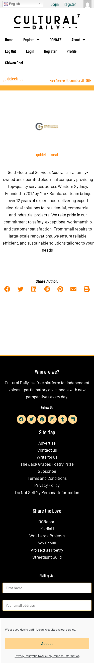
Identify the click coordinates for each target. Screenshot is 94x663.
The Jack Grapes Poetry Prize (47, 463)
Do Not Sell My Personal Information (47, 492)
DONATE (55, 39)
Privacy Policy (47, 485)
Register (70, 4)
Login (55, 4)
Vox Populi (47, 542)
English (14, 4)
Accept (47, 643)
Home (9, 39)
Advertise (47, 442)
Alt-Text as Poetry (47, 549)
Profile (71, 51)
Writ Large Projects (47, 535)
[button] (7, 289)
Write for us (47, 456)
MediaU (47, 528)
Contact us (47, 449)
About (75, 39)
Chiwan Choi (14, 62)
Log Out (10, 51)
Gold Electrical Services (29, 172)
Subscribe (47, 470)
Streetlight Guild (47, 556)
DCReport (47, 521)
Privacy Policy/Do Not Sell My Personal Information (47, 655)
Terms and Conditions (47, 478)
